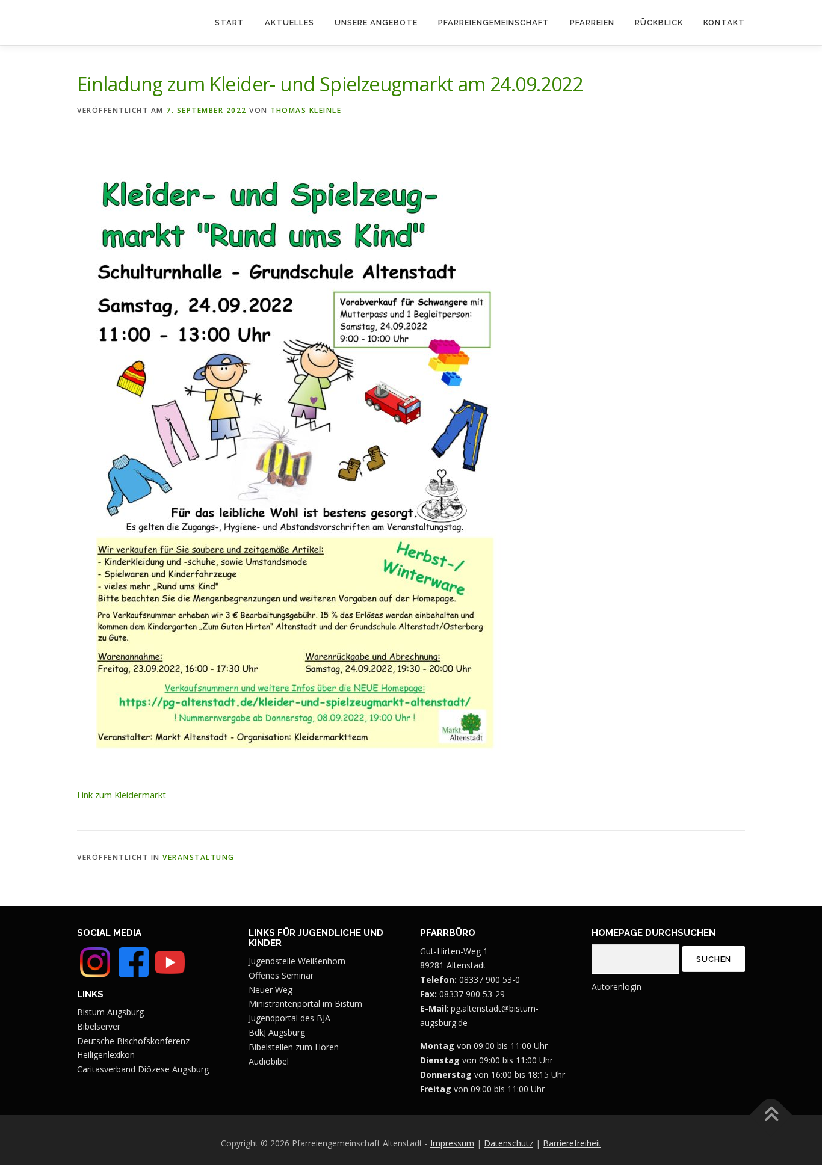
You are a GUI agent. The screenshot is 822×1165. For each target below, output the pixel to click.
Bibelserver (98, 1026)
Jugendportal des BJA (289, 1018)
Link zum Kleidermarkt (121, 794)
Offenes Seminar (281, 975)
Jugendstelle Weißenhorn (297, 961)
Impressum (452, 1143)
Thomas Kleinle (305, 110)
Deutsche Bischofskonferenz (133, 1041)
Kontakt (724, 22)
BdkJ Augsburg (277, 1032)
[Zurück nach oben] (771, 1114)
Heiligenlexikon (106, 1054)
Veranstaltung (198, 857)
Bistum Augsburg (110, 1012)
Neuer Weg (270, 989)
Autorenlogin (616, 986)
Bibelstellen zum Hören (294, 1047)
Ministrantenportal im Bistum (305, 1003)
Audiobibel (269, 1061)
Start (229, 22)
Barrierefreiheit (572, 1143)
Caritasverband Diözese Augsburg (143, 1069)
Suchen (713, 959)
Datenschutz (508, 1143)
